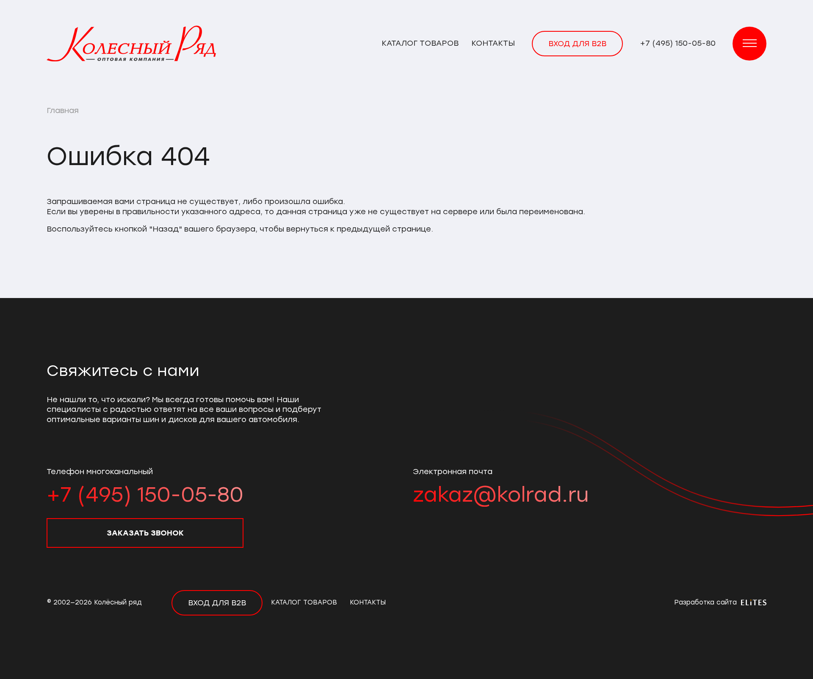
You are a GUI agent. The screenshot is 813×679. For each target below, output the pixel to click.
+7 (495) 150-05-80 (678, 43)
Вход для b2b (577, 43)
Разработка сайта (706, 602)
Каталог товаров (420, 43)
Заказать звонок (145, 533)
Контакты (493, 43)
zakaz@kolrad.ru (501, 494)
